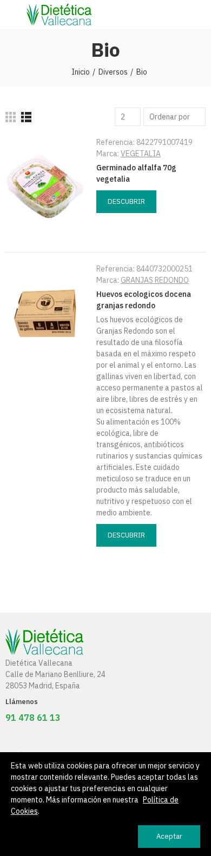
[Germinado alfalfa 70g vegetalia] (45, 186)
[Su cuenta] (200, 14)
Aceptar (169, 836)
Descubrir (126, 201)
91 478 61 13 (33, 717)
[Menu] (10, 14)
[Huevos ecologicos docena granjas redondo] (45, 313)
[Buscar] (181, 15)
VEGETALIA (141, 153)
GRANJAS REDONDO (155, 280)
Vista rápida (105, 227)
